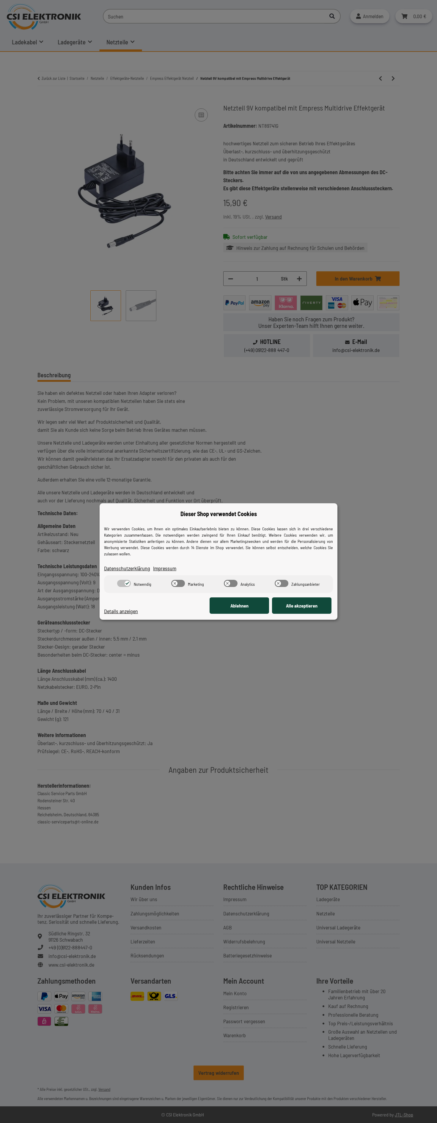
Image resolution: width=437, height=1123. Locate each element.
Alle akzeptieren (301, 605)
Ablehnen (239, 605)
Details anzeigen (121, 611)
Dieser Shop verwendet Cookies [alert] (218, 513)
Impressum (164, 568)
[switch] (124, 583)
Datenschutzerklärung (127, 568)
